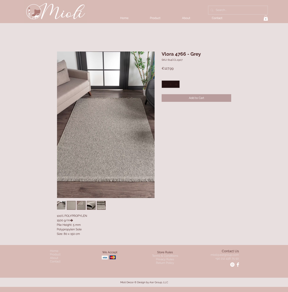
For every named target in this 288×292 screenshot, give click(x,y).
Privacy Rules (165, 259)
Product (55, 254)
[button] (266, 18)
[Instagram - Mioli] (232, 264)
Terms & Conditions (165, 256)
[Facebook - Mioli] (238, 264)
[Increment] (176, 84)
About (54, 258)
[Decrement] (165, 84)
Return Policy (165, 263)
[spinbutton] (171, 84)
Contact (55, 261)
